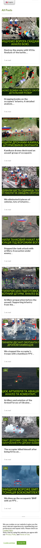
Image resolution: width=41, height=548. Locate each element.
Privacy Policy (11, 534)
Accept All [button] (21, 543)
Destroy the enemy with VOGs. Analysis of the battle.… (19, 51)
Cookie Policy (8, 530)
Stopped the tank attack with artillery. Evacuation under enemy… (18, 251)
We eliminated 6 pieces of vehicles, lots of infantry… (17, 200)
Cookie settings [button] (9, 543)
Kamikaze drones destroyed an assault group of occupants (19, 151)
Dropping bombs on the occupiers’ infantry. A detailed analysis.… (19, 101)
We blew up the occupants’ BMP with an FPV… (20, 499)
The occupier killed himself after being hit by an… (20, 450)
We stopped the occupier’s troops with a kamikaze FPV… (19, 352)
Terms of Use (25, 534)
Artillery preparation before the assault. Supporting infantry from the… (20, 302)
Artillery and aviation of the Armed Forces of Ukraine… (18, 401)
